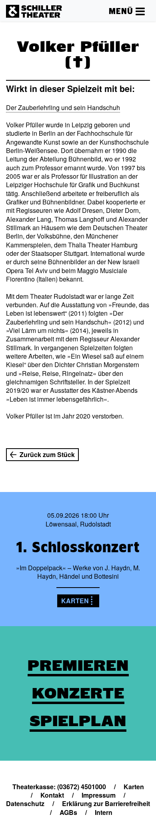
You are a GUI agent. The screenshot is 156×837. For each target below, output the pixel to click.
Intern (103, 812)
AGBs (68, 812)
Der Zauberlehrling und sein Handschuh (63, 107)
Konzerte (78, 693)
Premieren (78, 665)
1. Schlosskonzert (78, 547)
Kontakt (52, 795)
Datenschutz (25, 803)
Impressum (99, 795)
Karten (75, 600)
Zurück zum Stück (47, 454)
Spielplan (78, 720)
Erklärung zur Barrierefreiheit (106, 803)
